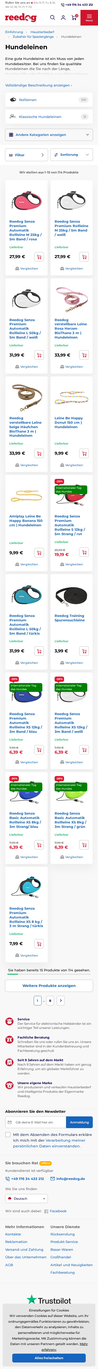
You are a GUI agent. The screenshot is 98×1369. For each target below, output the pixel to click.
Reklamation (16, 1242)
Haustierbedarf (42, 32)
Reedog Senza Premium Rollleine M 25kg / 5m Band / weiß (71, 228)
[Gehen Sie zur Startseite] (21, 17)
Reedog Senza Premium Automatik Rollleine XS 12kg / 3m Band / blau (25, 723)
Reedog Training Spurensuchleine (70, 618)
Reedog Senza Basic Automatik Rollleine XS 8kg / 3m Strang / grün (70, 820)
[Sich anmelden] (63, 18)
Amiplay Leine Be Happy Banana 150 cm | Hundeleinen (26, 520)
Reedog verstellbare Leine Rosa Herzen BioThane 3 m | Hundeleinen (71, 329)
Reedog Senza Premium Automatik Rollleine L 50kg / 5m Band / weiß (25, 329)
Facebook (58, 1211)
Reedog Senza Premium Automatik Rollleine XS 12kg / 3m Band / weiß (71, 723)
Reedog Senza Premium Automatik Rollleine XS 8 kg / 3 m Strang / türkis (26, 917)
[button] (53, 18)
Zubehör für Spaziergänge (33, 37)
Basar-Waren (61, 1249)
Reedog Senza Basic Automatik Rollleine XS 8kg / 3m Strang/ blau (25, 820)
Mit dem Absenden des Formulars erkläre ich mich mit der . (52, 1140)
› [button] (38, 85)
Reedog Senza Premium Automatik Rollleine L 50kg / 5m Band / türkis (25, 624)
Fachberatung (62, 1272)
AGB (9, 1265)
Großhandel (60, 1257)
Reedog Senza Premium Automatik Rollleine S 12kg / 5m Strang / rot (70, 525)
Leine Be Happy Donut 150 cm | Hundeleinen (69, 422)
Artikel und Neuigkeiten (71, 1265)
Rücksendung (62, 1234)
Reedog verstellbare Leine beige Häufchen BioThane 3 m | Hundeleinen (25, 427)
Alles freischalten (49, 1358)
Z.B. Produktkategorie (36, 53)
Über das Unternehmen (26, 1257)
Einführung (14, 32)
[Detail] (84, 355)
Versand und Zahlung (24, 1249)
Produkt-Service (64, 1242)
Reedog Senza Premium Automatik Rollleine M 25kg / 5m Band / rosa (25, 230)
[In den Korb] (39, 256)
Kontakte (13, 1234)
